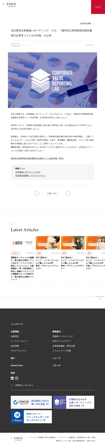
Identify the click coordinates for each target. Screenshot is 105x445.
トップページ (17, 324)
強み (13, 358)
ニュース (56, 358)
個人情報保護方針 (79, 441)
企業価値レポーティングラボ (27, 172)
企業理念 (15, 336)
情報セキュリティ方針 (63, 441)
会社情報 (15, 346)
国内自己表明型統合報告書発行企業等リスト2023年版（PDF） (38, 158)
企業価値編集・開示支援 (63, 346)
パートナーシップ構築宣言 (66, 437)
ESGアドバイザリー (61, 341)
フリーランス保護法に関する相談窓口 (43, 437)
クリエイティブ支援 (61, 350)
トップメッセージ (19, 341)
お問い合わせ (91, 441)
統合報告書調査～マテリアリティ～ (30, 175)
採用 (13, 373)
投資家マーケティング (62, 336)
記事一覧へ (52, 193)
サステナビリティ (19, 350)
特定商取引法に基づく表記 (86, 437)
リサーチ (56, 365)
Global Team (17, 365)
